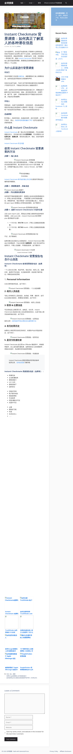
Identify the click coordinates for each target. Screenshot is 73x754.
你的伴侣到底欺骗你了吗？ (24, 120)
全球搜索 (8, 2)
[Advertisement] (24, 506)
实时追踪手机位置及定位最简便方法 (24, 321)
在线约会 (21, 76)
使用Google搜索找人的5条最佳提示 (16, 676)
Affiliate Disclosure (65, 751)
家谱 (39, 3)
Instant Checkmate (24, 58)
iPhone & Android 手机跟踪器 (53, 3)
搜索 (14, 674)
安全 (7, 674)
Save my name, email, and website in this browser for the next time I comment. (25, 733)
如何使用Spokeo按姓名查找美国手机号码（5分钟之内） (22, 678)
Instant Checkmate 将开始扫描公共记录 (17, 179)
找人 (11, 674)
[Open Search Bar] (66, 3)
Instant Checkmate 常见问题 (14, 143)
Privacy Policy (54, 751)
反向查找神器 (60, 13)
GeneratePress (24, 751)
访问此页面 (20, 362)
